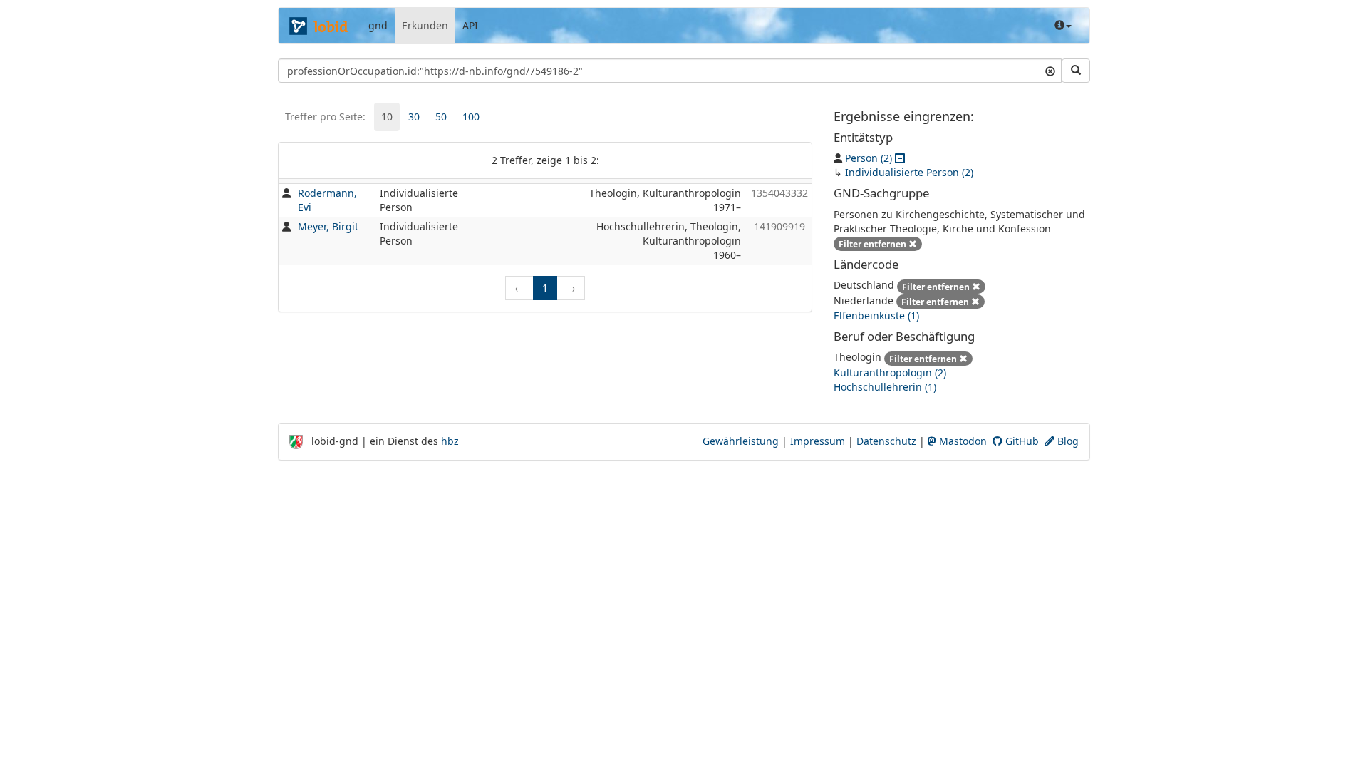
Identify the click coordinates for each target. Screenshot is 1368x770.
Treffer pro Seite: (325, 116)
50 (441, 116)
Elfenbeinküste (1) (876, 315)
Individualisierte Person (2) (909, 172)
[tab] (387, 117)
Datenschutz (886, 441)
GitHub (1020, 441)
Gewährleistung (741, 441)
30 (414, 116)
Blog (1066, 441)
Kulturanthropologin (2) (890, 372)
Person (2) (868, 158)
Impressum (817, 441)
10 (387, 116)
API (470, 25)
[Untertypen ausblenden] (900, 158)
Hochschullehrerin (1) (885, 387)
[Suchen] (1076, 70)
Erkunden (425, 25)
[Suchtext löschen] (1050, 70)
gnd (378, 25)
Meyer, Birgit (328, 226)
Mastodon (961, 441)
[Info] (1063, 25)
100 (471, 116)
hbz (450, 441)
